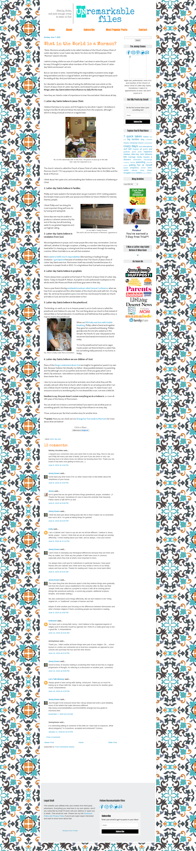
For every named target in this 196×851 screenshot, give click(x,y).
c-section (149, 139)
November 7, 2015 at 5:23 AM (60, 714)
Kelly (50, 529)
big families (133, 139)
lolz (125, 157)
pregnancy (134, 168)
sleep (142, 170)
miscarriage (148, 159)
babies (146, 137)
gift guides (144, 149)
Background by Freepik (70, 830)
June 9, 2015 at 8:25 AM (58, 572)
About (69, 30)
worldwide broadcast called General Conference (87, 288)
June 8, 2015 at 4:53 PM (58, 483)
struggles (127, 173)
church (141, 143)
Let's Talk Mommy (56, 679)
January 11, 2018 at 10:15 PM (60, 732)
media (139, 157)
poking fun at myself (140, 165)
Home (52, 30)
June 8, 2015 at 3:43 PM (58, 465)
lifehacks (148, 154)
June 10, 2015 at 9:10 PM (58, 653)
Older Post (112, 742)
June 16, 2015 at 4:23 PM (58, 691)
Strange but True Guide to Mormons (91, 419)
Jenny (51, 491)
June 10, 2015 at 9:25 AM (58, 633)
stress (149, 170)
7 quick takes (133, 136)
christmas (134, 143)
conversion (148, 143)
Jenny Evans (54, 473)
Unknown (52, 621)
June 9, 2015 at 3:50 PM (58, 613)
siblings (134, 170)
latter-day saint (55, 439)
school (143, 168)
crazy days (131, 146)
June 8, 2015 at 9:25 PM (58, 521)
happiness (148, 152)
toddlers (139, 173)
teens (133, 173)
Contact (143, 30)
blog (142, 139)
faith (130, 149)
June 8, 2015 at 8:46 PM (58, 503)
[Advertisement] (80, 765)
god (150, 149)
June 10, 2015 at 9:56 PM (58, 671)
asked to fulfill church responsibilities (64, 257)
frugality (136, 149)
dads (140, 146)
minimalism (137, 159)
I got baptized (59, 259)
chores (126, 143)
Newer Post (49, 742)
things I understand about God (67, 365)
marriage (132, 157)
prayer (126, 168)
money (132, 162)
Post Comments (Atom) (64, 747)
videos (148, 173)
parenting (140, 162)
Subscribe (89, 30)
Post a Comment (53, 737)
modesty (126, 162)
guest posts (137, 152)
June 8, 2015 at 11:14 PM (58, 541)
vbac (144, 173)
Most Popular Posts (116, 30)
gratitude (127, 152)
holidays (127, 154)
